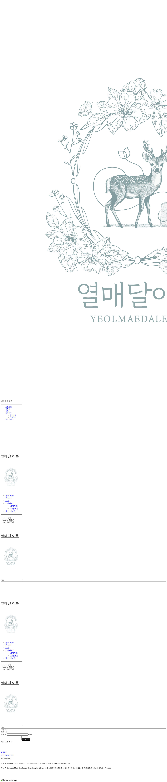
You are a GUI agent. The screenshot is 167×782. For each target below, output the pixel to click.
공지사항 (13, 415)
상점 (6, 411)
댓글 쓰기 (26, 739)
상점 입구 (8, 407)
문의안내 (13, 417)
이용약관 (4, 752)
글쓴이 (3, 734)
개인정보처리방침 (7, 755)
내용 (30, 734)
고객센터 (8, 413)
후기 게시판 (9, 419)
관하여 (7, 409)
